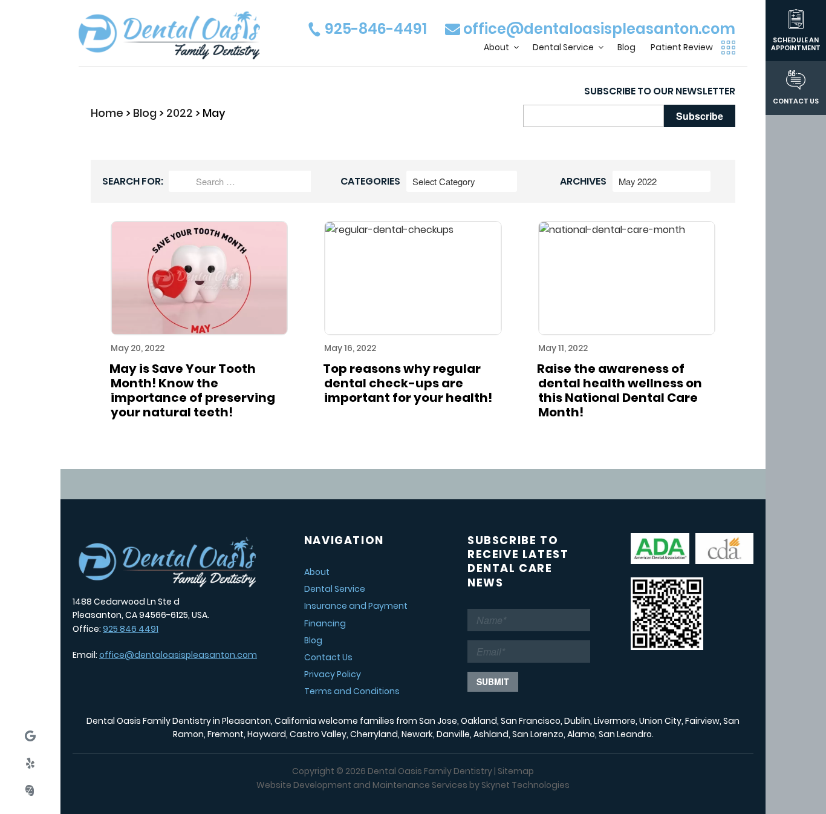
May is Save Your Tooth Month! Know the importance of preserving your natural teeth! (192, 390)
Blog (626, 47)
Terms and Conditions (352, 691)
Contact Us (796, 100)
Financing (325, 623)
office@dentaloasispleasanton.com (597, 29)
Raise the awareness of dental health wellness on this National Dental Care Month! (619, 390)
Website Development (303, 785)
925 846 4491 (130, 629)
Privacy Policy (332, 674)
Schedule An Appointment (796, 43)
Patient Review (682, 47)
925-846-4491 (374, 29)
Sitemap (516, 771)
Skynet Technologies (525, 785)
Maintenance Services (419, 785)
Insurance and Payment (356, 606)
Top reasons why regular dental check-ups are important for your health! (407, 383)
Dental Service (563, 47)
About (496, 47)
